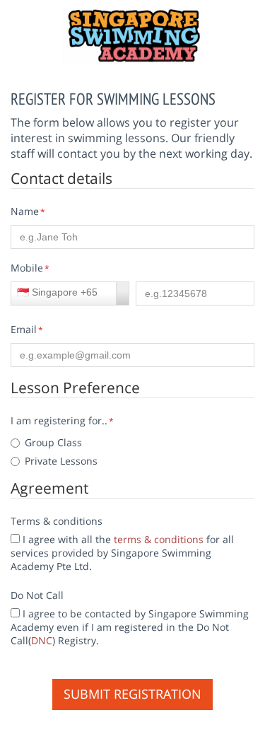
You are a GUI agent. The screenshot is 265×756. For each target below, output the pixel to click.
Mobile (27, 267)
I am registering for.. (62, 420)
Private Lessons (61, 460)
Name (25, 211)
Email (24, 329)
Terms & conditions (56, 521)
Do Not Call (37, 595)
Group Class (53, 442)
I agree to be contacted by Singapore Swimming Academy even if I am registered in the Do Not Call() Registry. (130, 627)
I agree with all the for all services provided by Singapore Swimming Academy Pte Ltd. (122, 553)
